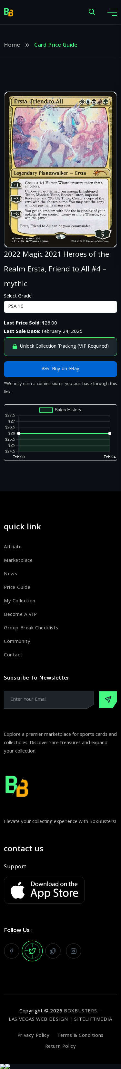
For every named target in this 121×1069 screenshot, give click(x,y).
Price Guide (17, 588)
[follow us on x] (32, 951)
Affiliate (13, 547)
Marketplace (18, 561)
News (10, 574)
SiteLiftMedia (93, 1020)
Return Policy (60, 1047)
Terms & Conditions (80, 1036)
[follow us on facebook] (11, 951)
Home (12, 46)
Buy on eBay (65, 369)
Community (17, 642)
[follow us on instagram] (73, 951)
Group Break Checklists (31, 628)
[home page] (9, 12)
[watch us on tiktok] (53, 951)
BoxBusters (80, 1011)
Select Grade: (18, 296)
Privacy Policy (33, 1036)
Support (15, 867)
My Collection (19, 601)
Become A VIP (20, 615)
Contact (13, 655)
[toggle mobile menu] (112, 12)
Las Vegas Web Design (38, 1020)
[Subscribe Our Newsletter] (108, 699)
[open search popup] (92, 12)
